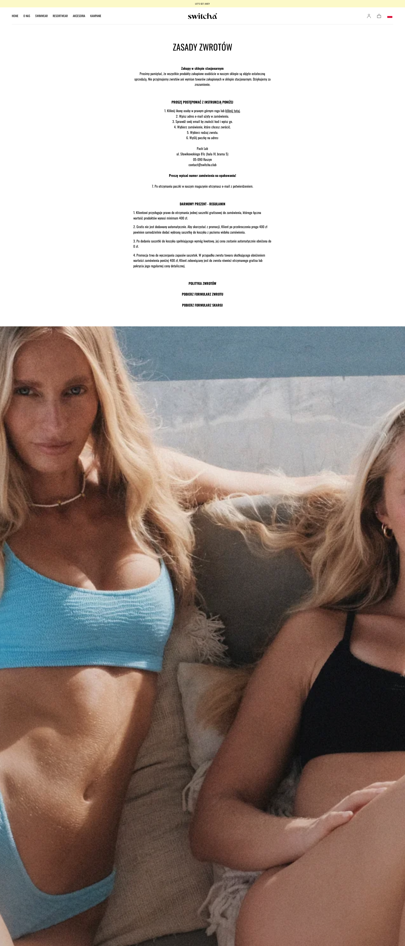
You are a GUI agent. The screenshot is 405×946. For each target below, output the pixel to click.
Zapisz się (229, 487)
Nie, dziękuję (202, 504)
